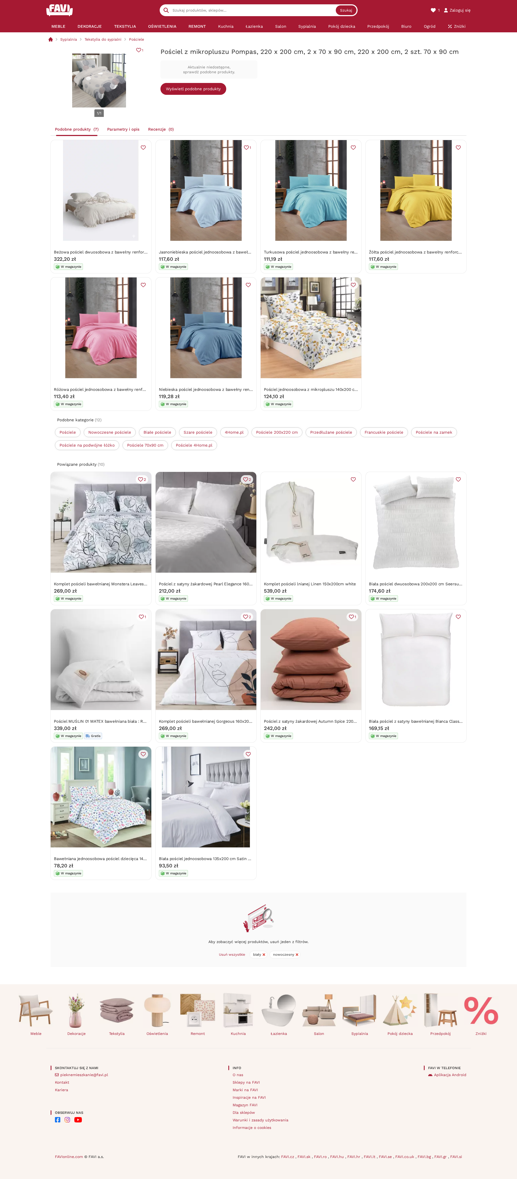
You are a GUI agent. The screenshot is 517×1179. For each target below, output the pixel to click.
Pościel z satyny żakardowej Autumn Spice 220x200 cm (317, 721)
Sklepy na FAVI (246, 1082)
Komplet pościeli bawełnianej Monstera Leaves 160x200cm (110, 584)
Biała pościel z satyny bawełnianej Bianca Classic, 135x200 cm (428, 721)
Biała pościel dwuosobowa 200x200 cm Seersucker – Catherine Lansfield (439, 584)
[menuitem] (58, 26)
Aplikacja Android (450, 1075)
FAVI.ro (321, 1156)
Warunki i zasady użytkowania (260, 1120)
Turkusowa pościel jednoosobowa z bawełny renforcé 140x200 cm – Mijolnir (337, 252)
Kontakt (62, 1082)
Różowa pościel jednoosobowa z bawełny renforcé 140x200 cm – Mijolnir (124, 389)
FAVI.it (370, 1156)
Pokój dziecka (400, 1033)
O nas (238, 1075)
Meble (35, 1033)
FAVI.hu (337, 1156)
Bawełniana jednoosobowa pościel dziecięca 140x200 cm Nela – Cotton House (128, 858)
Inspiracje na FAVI (249, 1097)
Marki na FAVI (245, 1090)
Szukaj (346, 10)
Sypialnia (68, 39)
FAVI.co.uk (405, 1156)
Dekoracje (76, 1033)
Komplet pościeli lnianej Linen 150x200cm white (310, 584)
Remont (198, 1033)
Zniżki (481, 1033)
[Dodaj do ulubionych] (143, 147)
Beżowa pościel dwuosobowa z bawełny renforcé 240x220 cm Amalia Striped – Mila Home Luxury (148, 252)
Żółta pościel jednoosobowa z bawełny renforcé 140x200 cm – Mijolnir (436, 252)
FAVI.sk (305, 1156)
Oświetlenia (157, 1033)
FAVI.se (386, 1156)
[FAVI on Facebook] (57, 1119)
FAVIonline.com (69, 1156)
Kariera (61, 1090)
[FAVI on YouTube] (78, 1119)
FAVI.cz (288, 1156)
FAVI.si (456, 1156)
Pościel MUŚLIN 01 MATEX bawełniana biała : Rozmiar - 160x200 (115, 721)
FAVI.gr (441, 1156)
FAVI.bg (425, 1156)
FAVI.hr (354, 1156)
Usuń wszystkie (232, 954)
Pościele (136, 39)
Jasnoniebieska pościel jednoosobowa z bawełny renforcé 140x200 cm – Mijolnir (236, 252)
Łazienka (279, 1033)
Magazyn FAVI (245, 1105)
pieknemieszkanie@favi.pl (84, 1075)
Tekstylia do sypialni (103, 39)
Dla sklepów (244, 1112)
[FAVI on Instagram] (67, 1119)
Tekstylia (117, 1033)
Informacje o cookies (252, 1127)
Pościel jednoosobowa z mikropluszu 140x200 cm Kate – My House (328, 389)
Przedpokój (440, 1033)
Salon (319, 1033)
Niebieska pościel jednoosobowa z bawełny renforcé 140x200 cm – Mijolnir (230, 389)
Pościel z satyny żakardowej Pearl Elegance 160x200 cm (212, 584)
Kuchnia (238, 1033)
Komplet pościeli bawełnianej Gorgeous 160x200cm (208, 721)
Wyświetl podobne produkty (193, 88)
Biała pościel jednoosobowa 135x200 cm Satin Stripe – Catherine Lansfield (230, 858)
